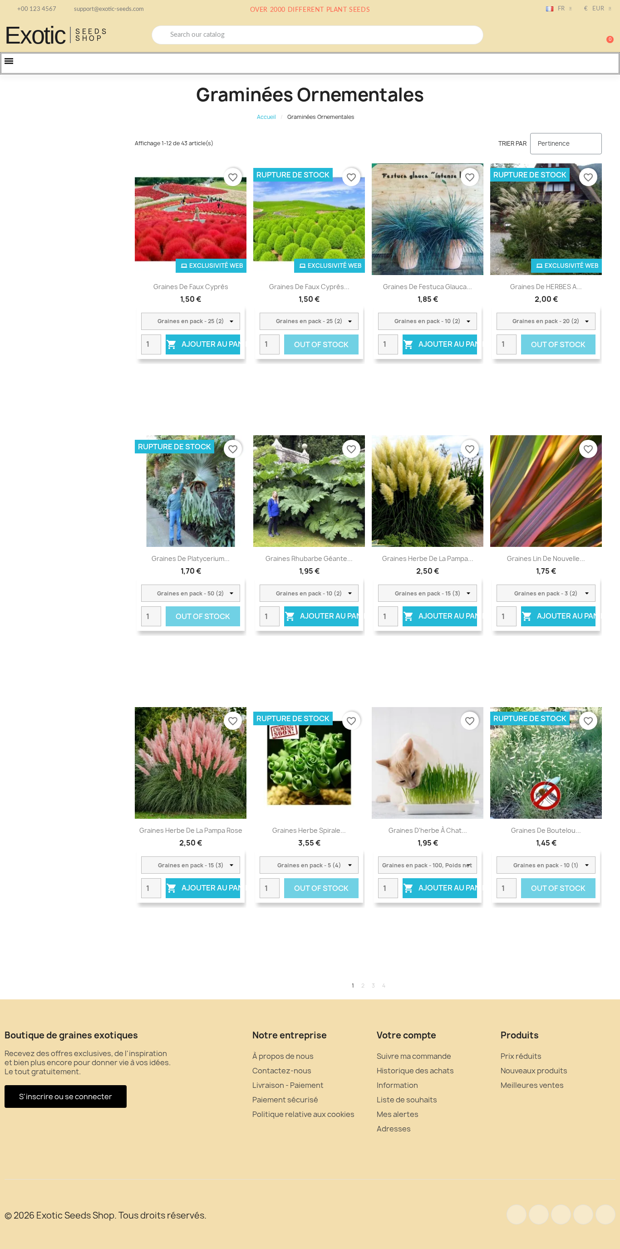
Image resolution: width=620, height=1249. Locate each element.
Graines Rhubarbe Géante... (309, 558)
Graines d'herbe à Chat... (428, 830)
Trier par (512, 143)
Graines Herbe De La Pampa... (427, 558)
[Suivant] (598, 985)
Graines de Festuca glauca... (427, 286)
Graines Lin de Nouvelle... (546, 558)
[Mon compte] (574, 36)
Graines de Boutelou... (546, 830)
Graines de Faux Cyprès (190, 286)
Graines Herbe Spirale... (309, 830)
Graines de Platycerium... (191, 558)
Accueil (266, 117)
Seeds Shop (91, 35)
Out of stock (321, 344)
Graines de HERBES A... (546, 286)
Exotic (35, 35)
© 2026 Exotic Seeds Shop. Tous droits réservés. (106, 1215)
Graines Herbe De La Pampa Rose (190, 830)
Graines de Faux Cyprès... (309, 286)
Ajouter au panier (203, 344)
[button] (605, 35)
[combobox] (317, 35)
